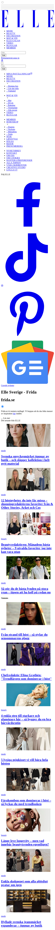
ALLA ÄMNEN (13, 163)
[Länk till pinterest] (27, 339)
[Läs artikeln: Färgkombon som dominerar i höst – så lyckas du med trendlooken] (27, 779)
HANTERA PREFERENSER (19, 160)
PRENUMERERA (14, 146)
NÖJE (9, 136)
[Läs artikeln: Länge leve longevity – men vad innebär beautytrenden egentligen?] (27, 820)
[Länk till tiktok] (27, 283)
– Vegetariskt (11, 108)
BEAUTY (10, 33)
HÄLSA (10, 141)
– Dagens (10, 127)
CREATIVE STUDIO (15, 167)
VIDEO (9, 43)
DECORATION (13, 36)
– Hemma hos (12, 86)
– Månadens (11, 132)
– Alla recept (11, 110)
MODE (9, 31)
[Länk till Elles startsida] (27, 26)
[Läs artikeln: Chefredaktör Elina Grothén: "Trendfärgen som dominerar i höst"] (27, 654)
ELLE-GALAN (13, 40)
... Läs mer (5, 418)
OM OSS (10, 155)
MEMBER (11, 48)
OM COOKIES (13, 158)
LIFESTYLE (12, 139)
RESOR (9, 144)
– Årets (9, 134)
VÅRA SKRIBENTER (16, 165)
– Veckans (10, 129)
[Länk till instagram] (2, 286)
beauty (4, 539)
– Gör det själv (12, 88)
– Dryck (9, 103)
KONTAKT (11, 153)
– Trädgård (11, 91)
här (14, 413)
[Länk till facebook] (27, 230)
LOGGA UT (11, 170)
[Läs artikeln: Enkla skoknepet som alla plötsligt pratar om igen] (27, 860)
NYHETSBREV (13, 151)
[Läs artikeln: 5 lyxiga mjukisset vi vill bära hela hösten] (27, 739)
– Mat (8, 100)
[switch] (2, 2)
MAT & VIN (11, 38)
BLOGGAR (11, 45)
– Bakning (10, 105)
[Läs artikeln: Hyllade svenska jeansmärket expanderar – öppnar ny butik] (27, 901)
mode (3, 451)
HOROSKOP (12, 122)
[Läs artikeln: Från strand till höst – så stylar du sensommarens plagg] (27, 614)
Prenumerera (6, 58)
